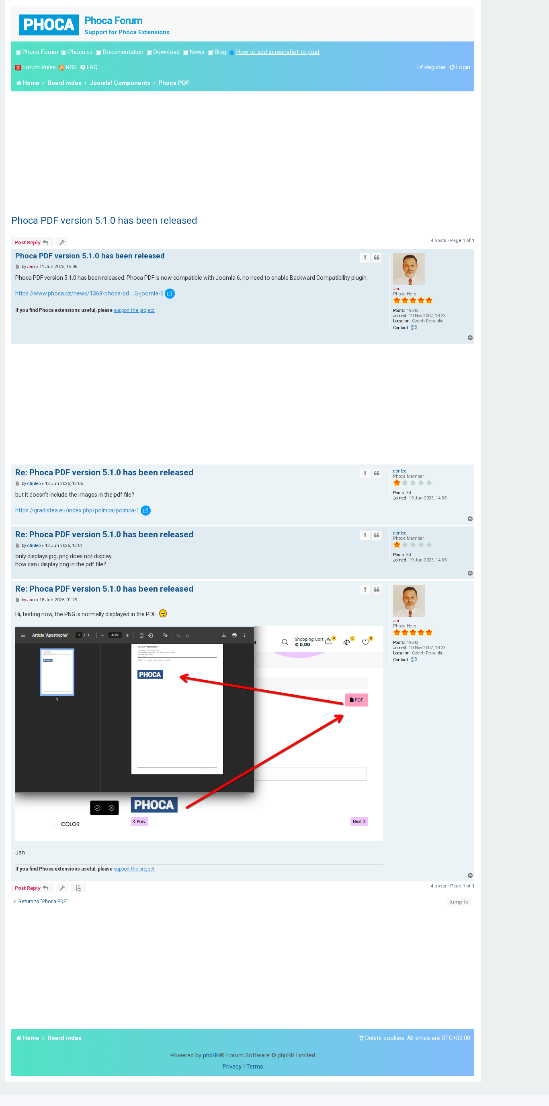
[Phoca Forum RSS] (61, 67)
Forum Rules (39, 67)
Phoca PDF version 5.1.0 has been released (104, 220)
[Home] (49, 23)
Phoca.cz (80, 52)
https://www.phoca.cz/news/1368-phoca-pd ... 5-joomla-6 (89, 293)
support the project (134, 310)
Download (167, 52)
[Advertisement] (242, 151)
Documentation (123, 52)
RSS (71, 67)
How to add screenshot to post (278, 52)
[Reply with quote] (376, 257)
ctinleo (399, 471)
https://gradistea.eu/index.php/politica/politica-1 (77, 510)
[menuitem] (89, 67)
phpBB (211, 1055)
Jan (397, 288)
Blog (220, 52)
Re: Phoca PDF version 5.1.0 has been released (104, 472)
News (197, 52)
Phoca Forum (40, 52)
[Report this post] (365, 257)
